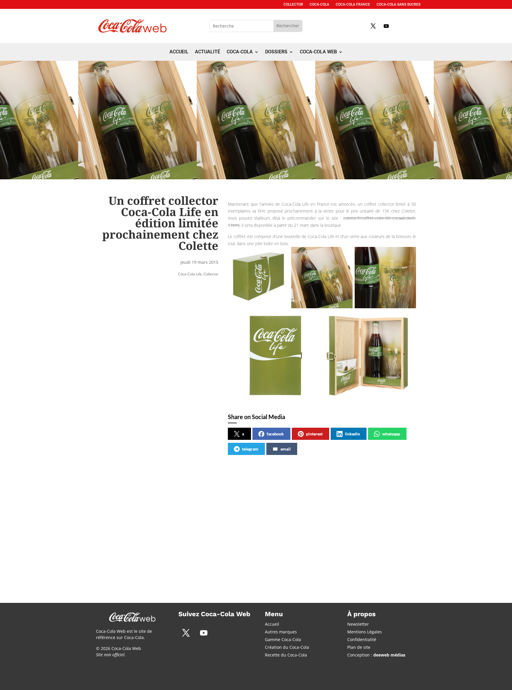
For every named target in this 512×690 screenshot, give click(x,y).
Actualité (207, 52)
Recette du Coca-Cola (286, 655)
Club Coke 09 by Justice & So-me (349, 517)
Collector (293, 4)
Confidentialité (361, 639)
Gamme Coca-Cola (283, 639)
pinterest (314, 433)
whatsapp (391, 433)
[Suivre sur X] (373, 26)
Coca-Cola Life (190, 274)
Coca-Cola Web (318, 52)
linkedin (352, 433)
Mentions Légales (364, 632)
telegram (250, 448)
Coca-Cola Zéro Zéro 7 (129, 517)
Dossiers (276, 52)
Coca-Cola (319, 4)
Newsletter (358, 624)
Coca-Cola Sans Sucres (398, 4)
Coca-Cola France (353, 4)
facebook (275, 433)
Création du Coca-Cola (287, 647)
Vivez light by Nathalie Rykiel (240, 517)
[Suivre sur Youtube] (386, 26)
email (286, 448)
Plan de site (358, 647)
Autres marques (281, 632)
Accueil (178, 52)
